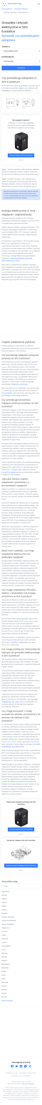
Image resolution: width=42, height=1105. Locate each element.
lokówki (4, 784)
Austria (4, 942)
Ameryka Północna (21, 9)
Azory (4, 950)
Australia (5, 939)
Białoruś (4, 990)
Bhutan (4, 986)
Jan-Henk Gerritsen (28, 1084)
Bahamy (5, 953)
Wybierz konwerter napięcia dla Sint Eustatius (21, 865)
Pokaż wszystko (7, 1001)
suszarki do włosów (9, 782)
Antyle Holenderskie (9, 921)
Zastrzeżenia (23, 1073)
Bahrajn (4, 957)
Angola (4, 910)
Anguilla (4, 913)
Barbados (5, 968)
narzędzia (6, 196)
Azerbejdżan (6, 946)
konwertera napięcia (9, 472)
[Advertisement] (21, 310)
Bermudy (5, 982)
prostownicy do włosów (24, 782)
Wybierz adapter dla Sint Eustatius (21, 155)
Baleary (4, 961)
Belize (4, 975)
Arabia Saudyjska (8, 924)
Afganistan (6, 892)
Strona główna (7, 9)
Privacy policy (32, 1073)
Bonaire (4, 997)
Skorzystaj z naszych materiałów (21, 1076)
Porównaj (21, 68)
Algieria (4, 899)
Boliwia (4, 993)
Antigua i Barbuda (8, 917)
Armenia (5, 932)
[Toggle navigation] (38, 4)
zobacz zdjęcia (28, 621)
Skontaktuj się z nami (11, 1073)
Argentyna (5, 928)
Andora (4, 902)
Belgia (4, 971)
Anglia (4, 906)
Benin (3, 979)
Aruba (4, 935)
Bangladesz (6, 964)
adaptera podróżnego (20, 384)
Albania (4, 895)
